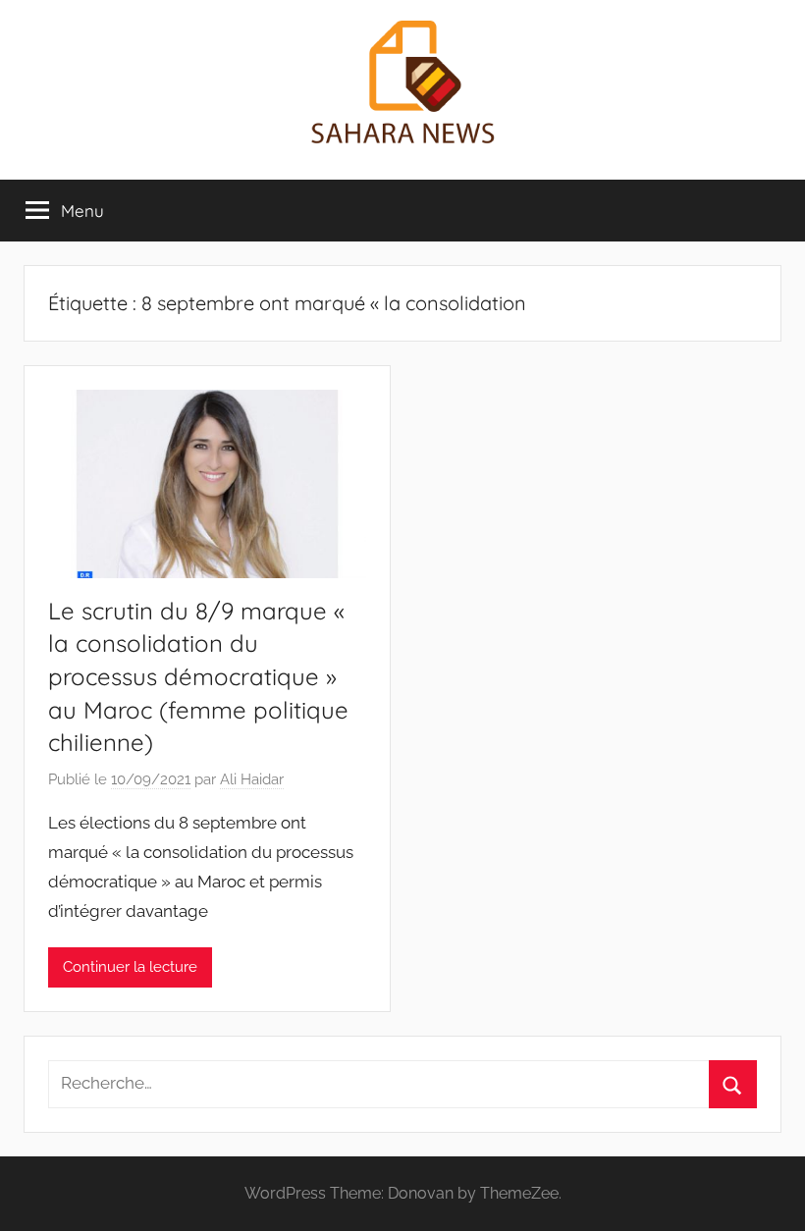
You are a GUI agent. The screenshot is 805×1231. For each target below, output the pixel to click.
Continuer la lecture (130, 967)
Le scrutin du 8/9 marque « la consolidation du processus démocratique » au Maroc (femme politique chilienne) (198, 676)
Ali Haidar (252, 779)
